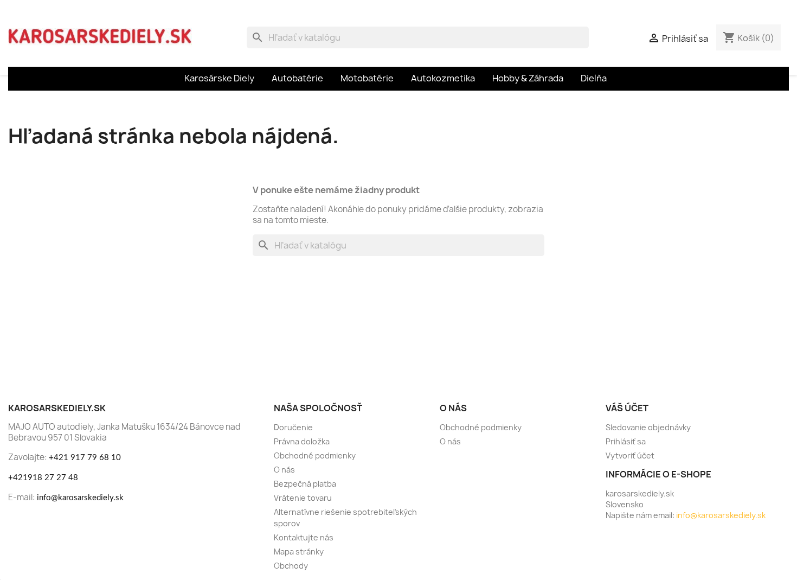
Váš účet (627, 408)
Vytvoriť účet (630, 455)
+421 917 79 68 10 (85, 458)
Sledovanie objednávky (648, 427)
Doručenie (293, 427)
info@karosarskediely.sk (80, 498)
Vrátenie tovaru (303, 498)
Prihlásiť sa (626, 441)
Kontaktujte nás (303, 537)
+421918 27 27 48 (43, 478)
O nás (284, 469)
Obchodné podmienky (315, 455)
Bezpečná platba (305, 484)
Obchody (291, 565)
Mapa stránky (299, 551)
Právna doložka (302, 441)
